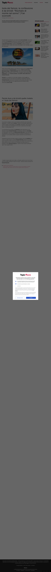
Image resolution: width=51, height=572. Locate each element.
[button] (25, 286)
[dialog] (25, 286)
